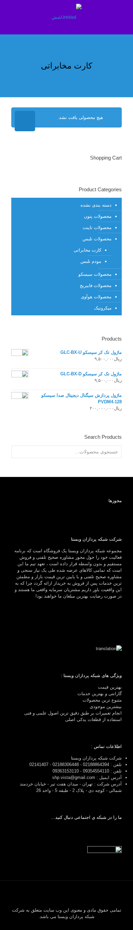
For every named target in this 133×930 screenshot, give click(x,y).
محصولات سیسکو (95, 274)
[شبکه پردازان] (66, 17)
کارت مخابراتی (87, 250)
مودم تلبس (90, 261)
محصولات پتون (98, 216)
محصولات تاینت (97, 227)
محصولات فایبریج (96, 285)
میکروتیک (103, 308)
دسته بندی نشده (96, 205)
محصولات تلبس (97, 238)
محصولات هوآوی (96, 296)
